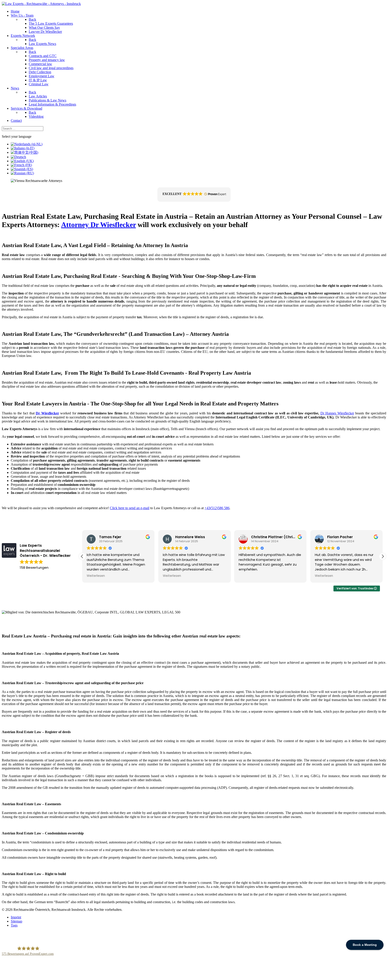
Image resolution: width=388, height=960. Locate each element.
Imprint (16, 917)
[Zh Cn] (24, 152)
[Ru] (22, 173)
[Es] (22, 169)
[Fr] (21, 165)
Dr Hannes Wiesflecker (337, 413)
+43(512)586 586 (217, 508)
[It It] (22, 148)
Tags (14, 925)
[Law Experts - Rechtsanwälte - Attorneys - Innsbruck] (41, 4)
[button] (194, 194)
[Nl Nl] (26, 144)
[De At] (18, 157)
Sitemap (16, 921)
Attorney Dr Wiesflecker (98, 225)
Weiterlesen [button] (96, 576)
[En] (22, 161)
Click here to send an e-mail (129, 508)
